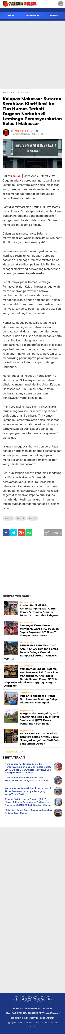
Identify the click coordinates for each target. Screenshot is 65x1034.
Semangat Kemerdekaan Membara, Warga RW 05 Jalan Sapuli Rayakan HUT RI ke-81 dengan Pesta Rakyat (39, 630)
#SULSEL (32, 518)
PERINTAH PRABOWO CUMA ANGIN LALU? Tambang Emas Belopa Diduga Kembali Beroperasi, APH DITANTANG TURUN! (31, 652)
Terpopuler (32, 15)
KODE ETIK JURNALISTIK (24, 1018)
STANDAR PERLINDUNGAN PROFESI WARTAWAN (33, 1013)
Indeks (54, 15)
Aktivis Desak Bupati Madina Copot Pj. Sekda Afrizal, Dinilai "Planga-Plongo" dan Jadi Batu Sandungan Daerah (40, 738)
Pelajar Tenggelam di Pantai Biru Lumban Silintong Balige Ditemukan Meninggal (39, 699)
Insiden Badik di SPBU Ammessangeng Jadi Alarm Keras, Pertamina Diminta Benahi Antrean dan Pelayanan (40, 610)
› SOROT (23, 92)
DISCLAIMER (47, 1018)
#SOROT (20, 518)
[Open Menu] (60, 3)
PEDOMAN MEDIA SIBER (38, 1008)
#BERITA (8, 518)
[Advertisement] (32, 54)
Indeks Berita (14, 751)
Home (6, 92)
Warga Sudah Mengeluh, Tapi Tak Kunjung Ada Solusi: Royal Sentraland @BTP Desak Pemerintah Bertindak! (39, 718)
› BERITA (14, 92)
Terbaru (10, 15)
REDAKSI (18, 1008)
